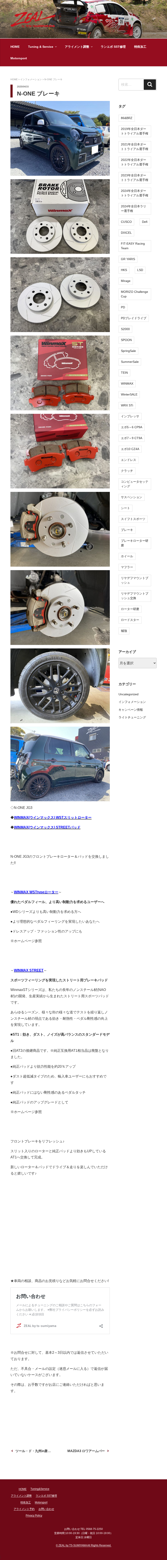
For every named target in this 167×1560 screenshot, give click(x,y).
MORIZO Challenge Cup (134, 294)
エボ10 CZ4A (130, 449)
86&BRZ (126, 118)
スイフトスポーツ (133, 519)
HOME (15, 46)
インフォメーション (132, 702)
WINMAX (127, 383)
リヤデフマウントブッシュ (134, 580)
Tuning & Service (40, 46)
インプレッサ (130, 416)
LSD (140, 270)
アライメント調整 (77, 46)
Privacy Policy (34, 1515)
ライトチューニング (132, 717)
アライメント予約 (24, 1509)
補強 (124, 631)
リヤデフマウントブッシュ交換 (134, 596)
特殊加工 (140, 46)
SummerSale (130, 361)
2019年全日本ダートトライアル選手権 (134, 131)
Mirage (125, 281)
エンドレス (128, 460)
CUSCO (126, 221)
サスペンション (131, 497)
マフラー (127, 567)
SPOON (126, 340)
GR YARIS (128, 259)
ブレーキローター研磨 (134, 543)
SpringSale (128, 351)
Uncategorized (129, 694)
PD (123, 307)
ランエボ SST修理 (113, 46)
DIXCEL (126, 232)
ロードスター (130, 620)
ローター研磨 (130, 609)
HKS (124, 270)
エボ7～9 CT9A (131, 438)
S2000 (125, 329)
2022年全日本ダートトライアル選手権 (134, 162)
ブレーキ (127, 530)
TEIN (124, 372)
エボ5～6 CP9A (131, 427)
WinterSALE (129, 394)
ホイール (127, 556)
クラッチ (127, 470)
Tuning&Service (39, 1488)
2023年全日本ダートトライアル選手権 (134, 178)
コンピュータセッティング (134, 484)
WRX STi (127, 405)
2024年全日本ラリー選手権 (133, 209)
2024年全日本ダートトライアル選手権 (134, 193)
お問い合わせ (46, 1509)
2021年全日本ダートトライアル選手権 (134, 147)
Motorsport (18, 58)
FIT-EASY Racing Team (133, 246)
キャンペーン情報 (131, 709)
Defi (144, 221)
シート (125, 508)
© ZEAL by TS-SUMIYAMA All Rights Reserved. (83, 1545)
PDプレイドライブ (133, 318)
